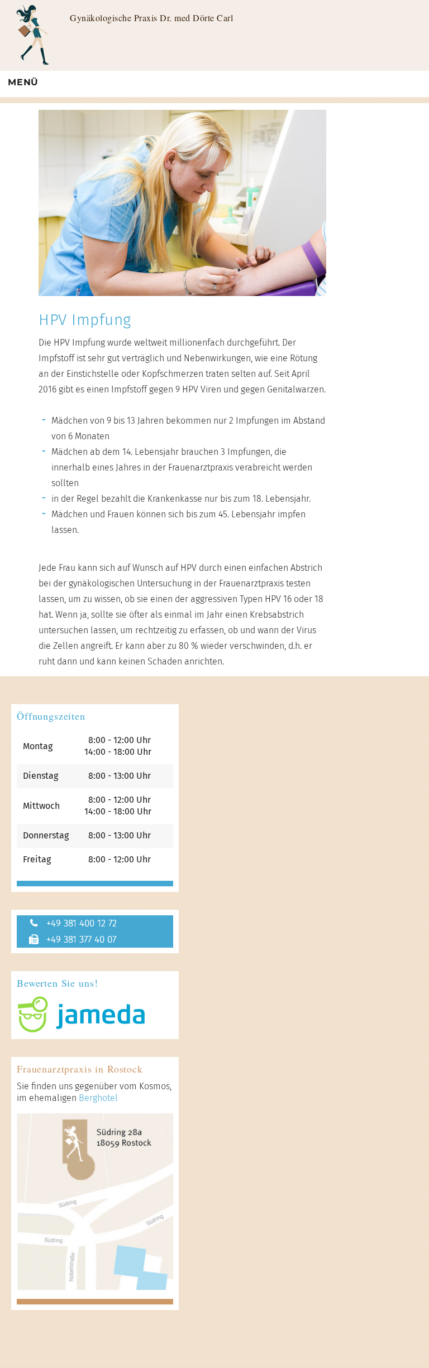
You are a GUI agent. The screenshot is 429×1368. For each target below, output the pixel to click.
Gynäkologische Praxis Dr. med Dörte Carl (151, 17)
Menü (23, 82)
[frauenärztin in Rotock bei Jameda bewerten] (95, 1015)
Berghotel (98, 1098)
